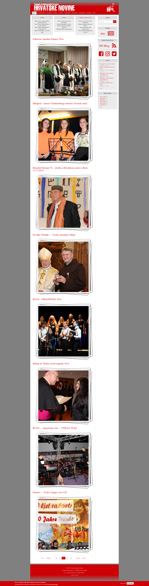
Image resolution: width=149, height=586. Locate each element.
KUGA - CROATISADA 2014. (47, 299)
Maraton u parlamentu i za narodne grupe (42, 31)
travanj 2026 (102, 103)
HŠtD (94, 13)
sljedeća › (78, 558)
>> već (100, 88)
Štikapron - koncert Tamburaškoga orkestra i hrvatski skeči (60, 103)
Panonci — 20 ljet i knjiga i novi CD (50, 492)
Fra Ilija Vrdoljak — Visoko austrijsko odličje (54, 234)
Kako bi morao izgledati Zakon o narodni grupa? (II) (42, 25)
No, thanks (130, 583)
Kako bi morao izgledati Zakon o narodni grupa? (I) (42, 28)
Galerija (89, 13)
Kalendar (49, 13)
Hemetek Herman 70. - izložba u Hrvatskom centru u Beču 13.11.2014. (60, 169)
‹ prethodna (48, 558)
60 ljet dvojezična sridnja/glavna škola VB (85, 31)
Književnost (67, 13)
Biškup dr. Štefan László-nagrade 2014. (51, 363)
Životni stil (75, 13)
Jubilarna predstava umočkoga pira (64, 29)
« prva (42, 558)
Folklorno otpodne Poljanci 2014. (48, 38)
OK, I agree (123, 583)
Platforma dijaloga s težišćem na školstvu (85, 25)
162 (56, 558)
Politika (55, 13)
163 (60, 558)
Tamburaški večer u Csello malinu (107, 64)
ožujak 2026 (102, 105)
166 (70, 558)
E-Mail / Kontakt (74, 575)
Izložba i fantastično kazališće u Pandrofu (64, 26)
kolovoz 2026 (103, 96)
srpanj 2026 (102, 98)
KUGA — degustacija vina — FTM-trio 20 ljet (55, 427)
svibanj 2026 (102, 101)
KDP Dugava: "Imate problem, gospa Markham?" (106, 74)
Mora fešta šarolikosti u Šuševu (64, 24)
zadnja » (84, 558)
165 (67, 558)
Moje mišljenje (41, 13)
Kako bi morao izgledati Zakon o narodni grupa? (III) (42, 21)
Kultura (61, 13)
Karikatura (82, 13)
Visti (34, 13)
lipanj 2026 (102, 100)
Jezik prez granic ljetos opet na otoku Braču (64, 21)
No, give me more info (52, 584)
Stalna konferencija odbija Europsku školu (85, 28)
